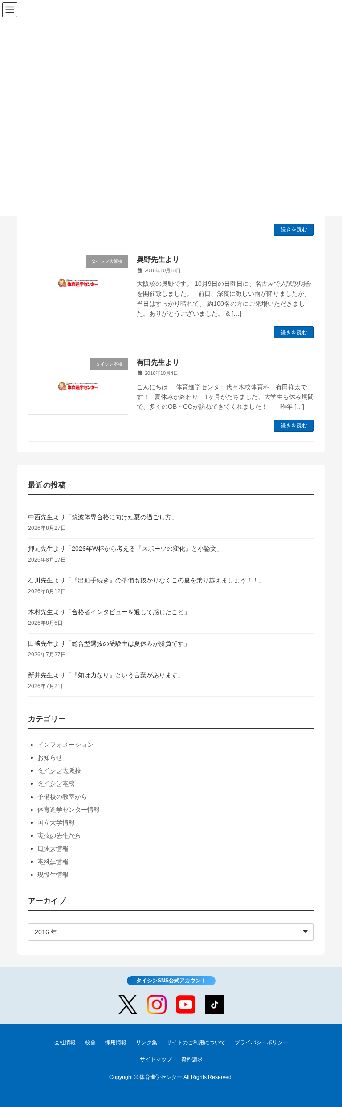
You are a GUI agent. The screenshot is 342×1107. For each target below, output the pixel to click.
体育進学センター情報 (68, 809)
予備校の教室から (62, 796)
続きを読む (294, 229)
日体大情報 (53, 848)
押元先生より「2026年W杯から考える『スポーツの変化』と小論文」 (125, 548)
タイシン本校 (56, 783)
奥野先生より (158, 259)
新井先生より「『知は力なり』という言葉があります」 (106, 674)
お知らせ (49, 757)
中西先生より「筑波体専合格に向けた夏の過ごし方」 (103, 516)
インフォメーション (65, 744)
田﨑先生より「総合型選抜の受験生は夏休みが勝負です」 (109, 643)
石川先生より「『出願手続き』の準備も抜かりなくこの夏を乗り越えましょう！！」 (146, 579)
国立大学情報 (56, 822)
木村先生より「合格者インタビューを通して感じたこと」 (109, 611)
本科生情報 (53, 861)
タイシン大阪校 (59, 770)
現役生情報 (53, 874)
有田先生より (158, 362)
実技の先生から (59, 835)
